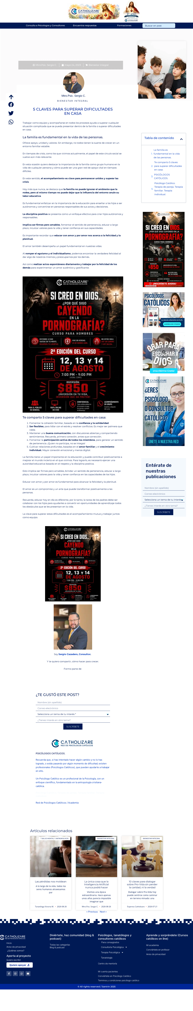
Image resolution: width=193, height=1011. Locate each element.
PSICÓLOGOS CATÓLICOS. (162, 176)
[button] (11, 104)
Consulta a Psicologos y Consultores (45, 25)
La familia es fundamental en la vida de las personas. (167, 153)
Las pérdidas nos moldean (50, 881)
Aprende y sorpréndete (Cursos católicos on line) (167, 937)
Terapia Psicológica (110, 952)
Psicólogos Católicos (63, 767)
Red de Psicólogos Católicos (51, 802)
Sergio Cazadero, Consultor (74, 654)
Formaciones (124, 25)
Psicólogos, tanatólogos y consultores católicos (114, 937)
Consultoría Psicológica (112, 947)
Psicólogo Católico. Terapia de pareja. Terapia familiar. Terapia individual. (168, 189)
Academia (73, 802)
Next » (103, 911)
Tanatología (106, 957)
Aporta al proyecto (18, 955)
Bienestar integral (99, 65)
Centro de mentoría (107, 963)
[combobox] (158, 25)
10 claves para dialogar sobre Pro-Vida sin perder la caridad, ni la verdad (142, 884)
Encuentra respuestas (84, 25)
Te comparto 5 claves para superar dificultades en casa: (168, 166)
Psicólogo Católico (49, 778)
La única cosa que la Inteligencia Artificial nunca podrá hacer (96, 884)
